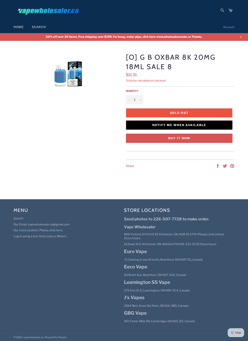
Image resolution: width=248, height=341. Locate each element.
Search (39, 27)
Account (228, 27)
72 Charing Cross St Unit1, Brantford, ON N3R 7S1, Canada (163, 259)
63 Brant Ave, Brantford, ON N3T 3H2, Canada (155, 275)
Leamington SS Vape (147, 282)
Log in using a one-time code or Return (40, 236)
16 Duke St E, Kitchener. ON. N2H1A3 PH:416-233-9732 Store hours (170, 244)
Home (18, 27)
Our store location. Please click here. (38, 230)
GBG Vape (135, 313)
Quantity (132, 90)
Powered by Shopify (55, 337)
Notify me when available (179, 125)
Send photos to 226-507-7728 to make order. (166, 219)
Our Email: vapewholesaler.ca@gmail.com (42, 224)
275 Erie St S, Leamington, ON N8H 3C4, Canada (157, 290)
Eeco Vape (135, 267)
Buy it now (179, 138)
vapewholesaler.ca (33, 337)
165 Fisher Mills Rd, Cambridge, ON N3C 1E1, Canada (159, 321)
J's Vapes (134, 297)
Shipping (131, 80)
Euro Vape (135, 251)
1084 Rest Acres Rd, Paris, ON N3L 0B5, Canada (156, 306)
